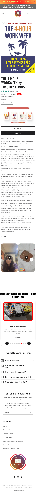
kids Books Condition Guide (11, 448)
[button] (3, 13)
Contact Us (6, 445)
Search (5, 426)
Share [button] (5, 236)
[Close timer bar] (34, 1)
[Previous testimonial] (7, 343)
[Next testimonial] (29, 343)
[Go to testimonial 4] (16, 343)
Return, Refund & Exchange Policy (13, 441)
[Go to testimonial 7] (21, 343)
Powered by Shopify (21, 485)
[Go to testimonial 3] (14, 343)
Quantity (3, 99)
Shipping (3, 96)
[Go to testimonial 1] (10, 343)
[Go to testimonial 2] (12, 343)
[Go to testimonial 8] (23, 343)
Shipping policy (28, 487)
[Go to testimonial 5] (18, 343)
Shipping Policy (7, 437)
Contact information (19, 490)
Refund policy (31, 485)
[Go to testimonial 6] (20, 343)
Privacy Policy (7, 430)
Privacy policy (9, 487)
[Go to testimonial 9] (25, 343)
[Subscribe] (31, 412)
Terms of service (18, 487)
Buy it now (18, 133)
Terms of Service (8, 433)
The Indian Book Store (11, 485)
